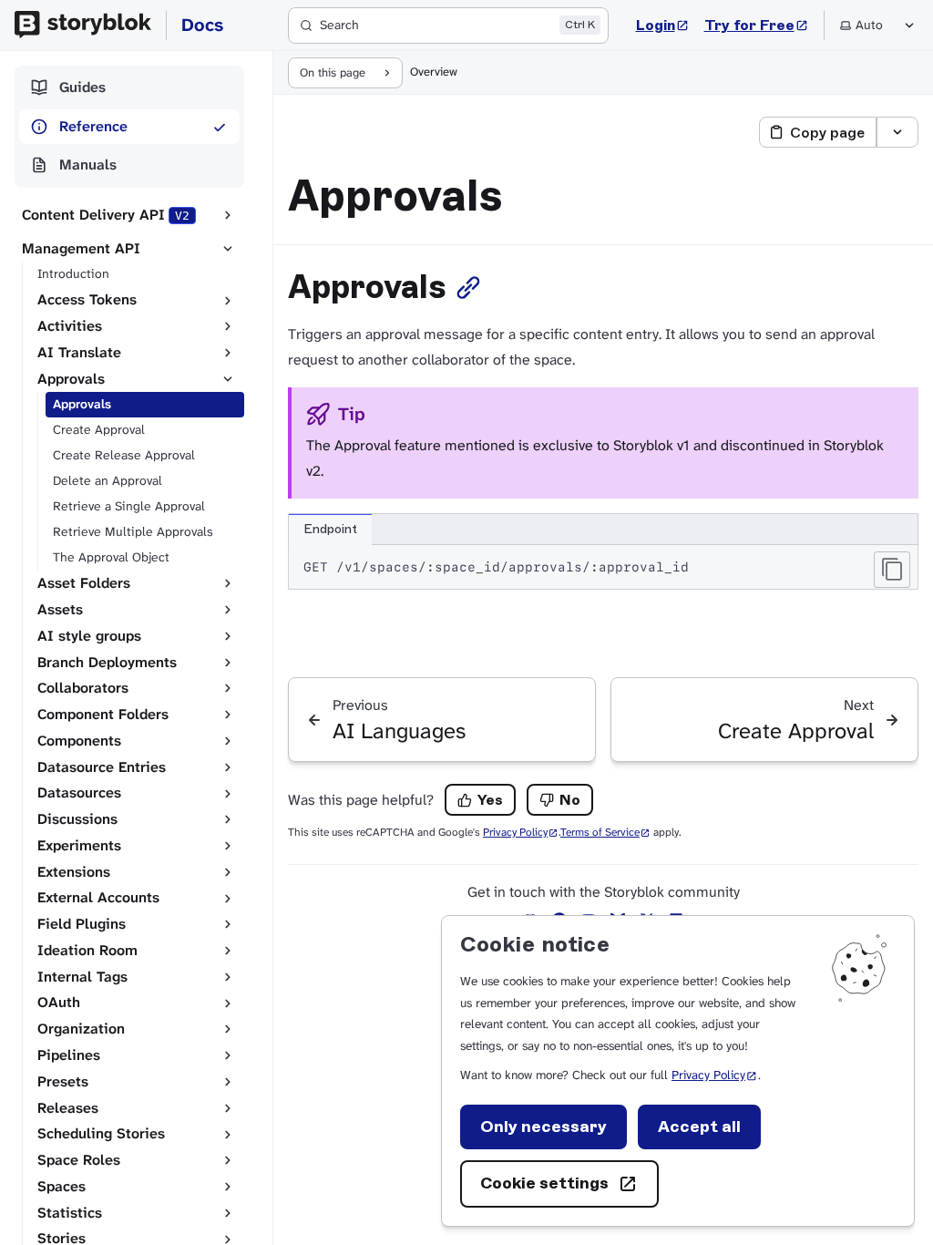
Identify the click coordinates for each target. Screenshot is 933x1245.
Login (663, 24)
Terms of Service (605, 832)
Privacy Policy (715, 1075)
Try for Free (756, 24)
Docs (202, 24)
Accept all (699, 1126)
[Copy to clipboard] (892, 569)
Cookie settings (544, 1183)
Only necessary (543, 1126)
